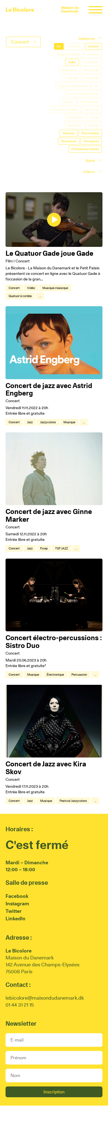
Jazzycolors (48, 422)
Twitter (14, 911)
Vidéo (31, 288)
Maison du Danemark (70, 9)
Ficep (44, 548)
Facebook (17, 896)
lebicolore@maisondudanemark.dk (45, 997)
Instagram (17, 903)
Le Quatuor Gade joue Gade (49, 253)
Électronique (55, 674)
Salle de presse (27, 882)
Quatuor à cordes (20, 296)
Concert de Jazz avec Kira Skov (46, 768)
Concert (14, 288)
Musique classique (55, 288)
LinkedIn (15, 918)
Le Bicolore (20, 10)
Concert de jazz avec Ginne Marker (49, 515)
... (40, 296)
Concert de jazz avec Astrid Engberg (49, 389)
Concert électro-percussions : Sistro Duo (54, 641)
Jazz (30, 422)
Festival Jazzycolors (73, 801)
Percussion (79, 674)
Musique (69, 422)
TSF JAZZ (61, 548)
